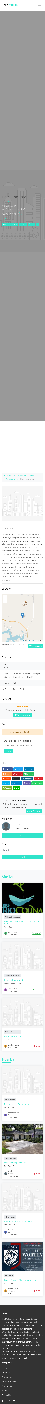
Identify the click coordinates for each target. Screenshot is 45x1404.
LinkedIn (29, 769)
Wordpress (28, 779)
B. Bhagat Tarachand (13, 980)
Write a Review (11, 224)
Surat (6, 927)
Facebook (8, 769)
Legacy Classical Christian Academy (20, 1280)
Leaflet (22, 641)
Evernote (29, 774)
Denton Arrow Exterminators (17, 1104)
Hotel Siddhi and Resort (14, 1036)
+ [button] (5, 597)
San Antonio (12, 479)
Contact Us (7, 1377)
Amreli (6, 1040)
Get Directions (36, 646)
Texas (31, 476)
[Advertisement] (22, 448)
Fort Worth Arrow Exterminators (18, 1221)
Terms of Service (9, 1381)
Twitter (19, 769)
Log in (8, 751)
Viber (27, 783)
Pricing (5, 1368)
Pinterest (18, 774)
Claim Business (34, 811)
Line (17, 788)
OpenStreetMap (30, 641)
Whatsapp (38, 783)
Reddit (7, 779)
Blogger (7, 774)
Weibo (39, 779)
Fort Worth (8, 1166)
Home (8, 476)
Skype (6, 783)
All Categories (20, 476)
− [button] (5, 600)
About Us (6, 1373)
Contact (22, 835)
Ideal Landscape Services (15, 1163)
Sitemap (5, 1390)
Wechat (8, 788)
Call (21, 214)
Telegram (17, 783)
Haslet (6, 1283)
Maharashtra (16, 983)
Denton (7, 1107)
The (11, 5)
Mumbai (7, 983)
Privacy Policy (7, 1386)
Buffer (16, 779)
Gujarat (12, 927)
